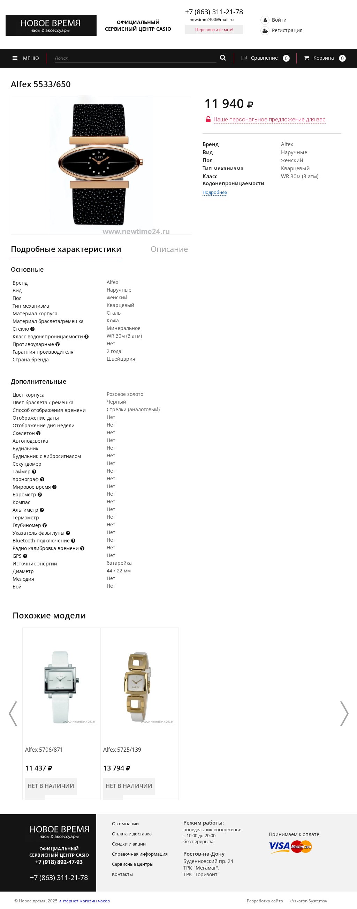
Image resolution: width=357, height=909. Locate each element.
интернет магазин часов (84, 901)
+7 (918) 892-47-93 (59, 862)
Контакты (122, 874)
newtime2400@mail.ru (212, 19)
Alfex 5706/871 (44, 749)
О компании (125, 823)
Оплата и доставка (132, 834)
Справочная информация (140, 854)
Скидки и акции (129, 844)
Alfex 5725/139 (122, 749)
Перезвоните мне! (214, 29)
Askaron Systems (308, 901)
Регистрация (287, 30)
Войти (279, 19)
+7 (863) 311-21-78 (214, 11)
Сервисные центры (132, 864)
